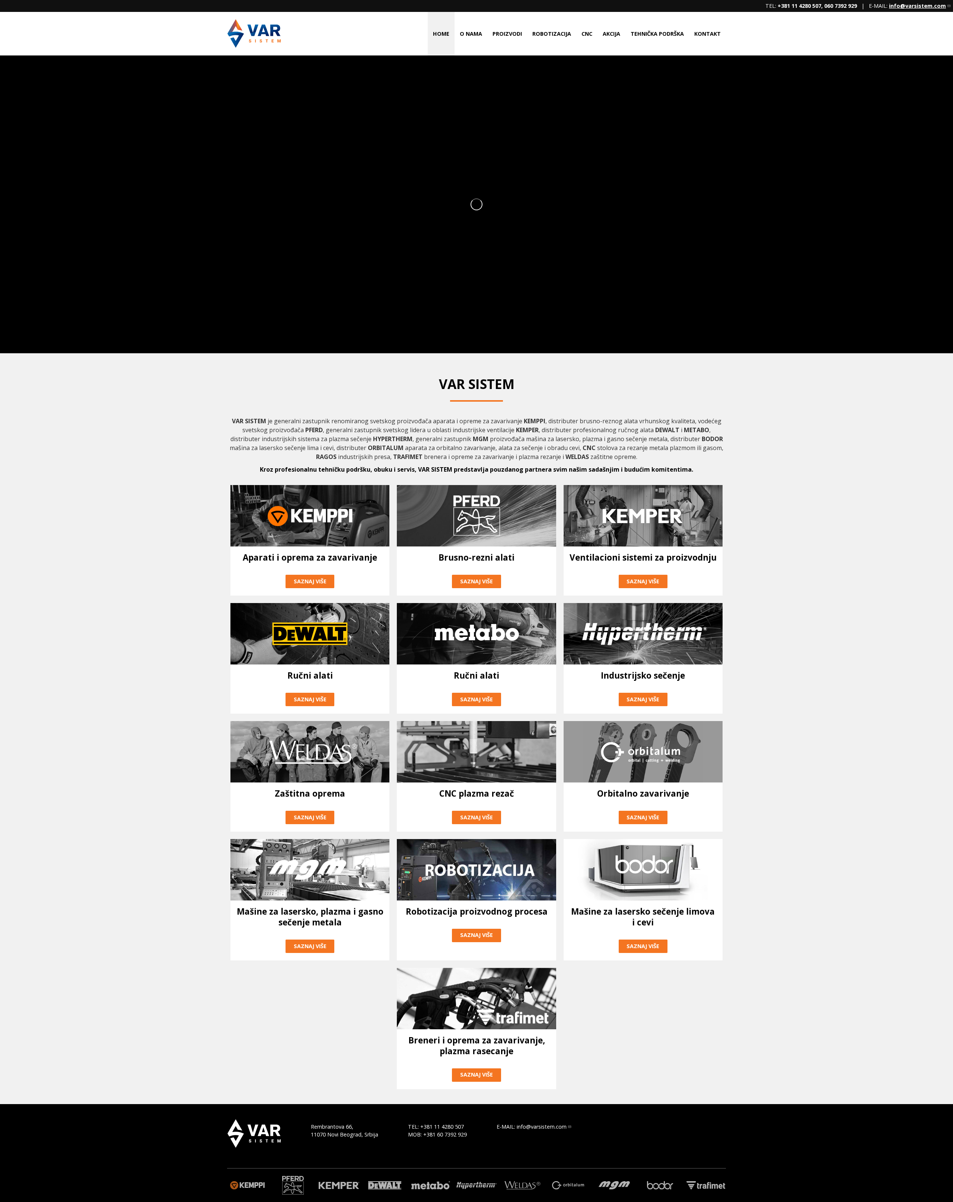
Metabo (431, 1185)
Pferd (293, 1185)
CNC (586, 33)
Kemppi (247, 1185)
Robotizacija (551, 33)
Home (441, 33)
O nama (471, 33)
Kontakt (707, 33)
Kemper (339, 1185)
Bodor (660, 1185)
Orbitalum (568, 1185)
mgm (614, 1185)
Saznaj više (310, 581)
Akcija (611, 33)
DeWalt (385, 1185)
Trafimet (706, 1185)
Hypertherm (476, 1185)
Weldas (522, 1185)
